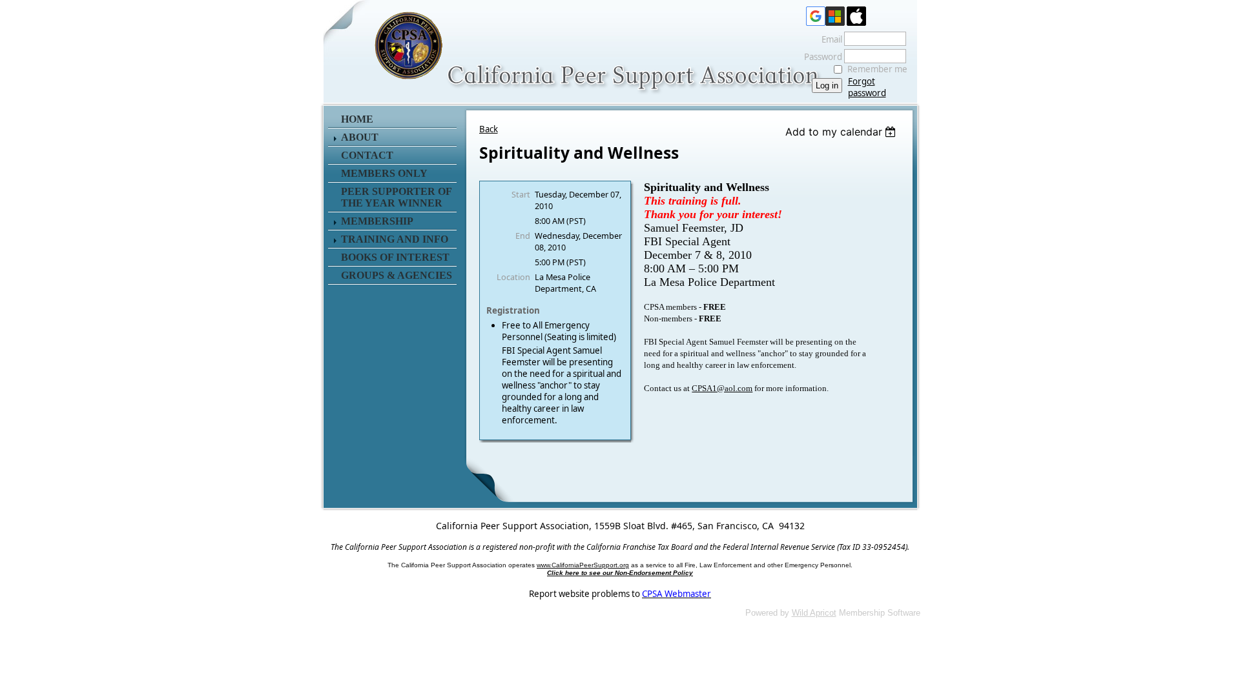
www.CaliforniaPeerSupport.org (583, 565)
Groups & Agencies (396, 275)
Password (820, 57)
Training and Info (394, 239)
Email (828, 39)
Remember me (877, 69)
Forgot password (867, 87)
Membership (377, 221)
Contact (367, 155)
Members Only (384, 173)
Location (513, 277)
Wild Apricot (814, 613)
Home (357, 119)
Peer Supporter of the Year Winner (396, 197)
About (359, 137)
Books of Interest (395, 257)
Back (488, 129)
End (522, 235)
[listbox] (842, 131)
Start (521, 194)
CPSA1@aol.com (722, 388)
